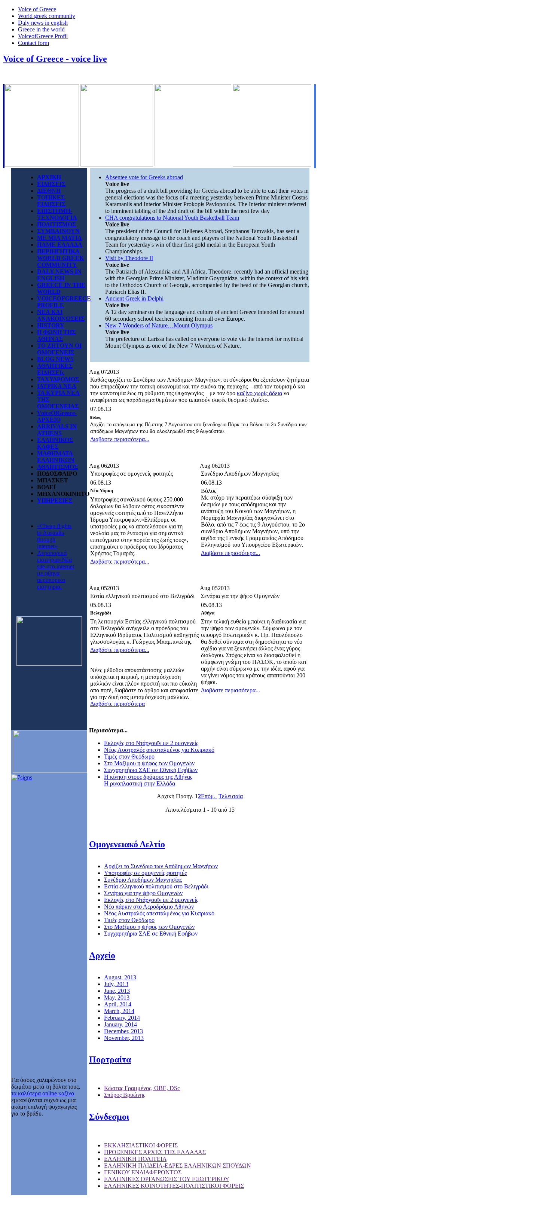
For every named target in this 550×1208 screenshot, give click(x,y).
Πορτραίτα (110, 1059)
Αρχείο (102, 955)
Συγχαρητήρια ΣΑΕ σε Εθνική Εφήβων (151, 770)
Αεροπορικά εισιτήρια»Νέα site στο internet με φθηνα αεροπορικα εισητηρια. (55, 570)
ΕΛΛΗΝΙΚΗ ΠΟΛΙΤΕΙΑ (135, 1159)
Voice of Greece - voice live (55, 59)
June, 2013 (117, 991)
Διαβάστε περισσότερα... (119, 439)
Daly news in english (43, 22)
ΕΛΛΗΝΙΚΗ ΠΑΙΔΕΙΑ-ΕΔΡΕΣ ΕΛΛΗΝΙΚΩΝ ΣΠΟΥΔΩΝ (177, 1165)
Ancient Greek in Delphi (134, 298)
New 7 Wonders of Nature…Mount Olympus (159, 325)
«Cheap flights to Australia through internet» (54, 536)
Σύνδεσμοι (109, 1117)
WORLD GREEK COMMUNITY (60, 261)
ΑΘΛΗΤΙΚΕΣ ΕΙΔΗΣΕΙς (55, 369)
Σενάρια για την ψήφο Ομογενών (143, 893)
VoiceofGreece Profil (43, 36)
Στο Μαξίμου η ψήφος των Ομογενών (149, 763)
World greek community (46, 16)
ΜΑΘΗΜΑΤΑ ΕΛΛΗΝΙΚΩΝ (55, 456)
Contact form (33, 43)
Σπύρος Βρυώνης (124, 1095)
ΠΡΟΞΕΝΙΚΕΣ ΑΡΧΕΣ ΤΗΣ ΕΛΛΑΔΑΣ (155, 1152)
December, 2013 (123, 1031)
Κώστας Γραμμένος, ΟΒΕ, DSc (142, 1088)
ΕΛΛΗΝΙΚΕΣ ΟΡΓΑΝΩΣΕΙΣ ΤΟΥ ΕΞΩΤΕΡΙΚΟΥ (166, 1179)
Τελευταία (231, 796)
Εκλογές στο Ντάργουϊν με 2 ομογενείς (151, 743)
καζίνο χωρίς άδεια (259, 393)
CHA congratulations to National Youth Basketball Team (172, 217)
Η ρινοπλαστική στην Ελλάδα (139, 783)
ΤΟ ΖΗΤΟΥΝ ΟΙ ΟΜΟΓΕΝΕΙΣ (59, 349)
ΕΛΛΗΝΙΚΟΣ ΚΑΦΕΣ (55, 443)
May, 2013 (116, 997)
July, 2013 (116, 984)
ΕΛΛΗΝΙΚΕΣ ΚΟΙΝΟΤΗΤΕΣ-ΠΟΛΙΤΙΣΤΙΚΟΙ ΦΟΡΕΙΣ (174, 1186)
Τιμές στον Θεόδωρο (129, 756)
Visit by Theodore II (129, 258)
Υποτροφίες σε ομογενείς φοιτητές (145, 873)
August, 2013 (120, 977)
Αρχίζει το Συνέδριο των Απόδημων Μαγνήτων (161, 866)
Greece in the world (41, 29)
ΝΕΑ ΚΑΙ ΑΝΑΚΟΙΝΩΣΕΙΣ (61, 315)
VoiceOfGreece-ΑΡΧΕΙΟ (57, 416)
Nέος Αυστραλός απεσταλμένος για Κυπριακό (159, 750)
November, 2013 (124, 1038)
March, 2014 (119, 1011)
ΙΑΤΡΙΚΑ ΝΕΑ (56, 386)
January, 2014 (120, 1024)
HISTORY (50, 325)
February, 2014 (122, 1018)
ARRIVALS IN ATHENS (57, 429)
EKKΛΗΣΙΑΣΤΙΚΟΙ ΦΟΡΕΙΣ (141, 1145)
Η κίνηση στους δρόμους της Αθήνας (148, 777)
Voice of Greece (37, 9)
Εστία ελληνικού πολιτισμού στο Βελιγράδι (156, 886)
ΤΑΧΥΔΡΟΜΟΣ (58, 379)
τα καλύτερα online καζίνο (42, 1093)
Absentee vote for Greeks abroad (144, 177)
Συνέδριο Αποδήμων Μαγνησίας (143, 879)
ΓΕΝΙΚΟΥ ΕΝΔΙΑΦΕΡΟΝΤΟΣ (142, 1172)
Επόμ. (209, 796)
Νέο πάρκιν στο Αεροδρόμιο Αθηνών (149, 906)
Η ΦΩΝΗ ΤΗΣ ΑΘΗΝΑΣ (56, 335)
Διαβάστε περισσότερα (117, 704)
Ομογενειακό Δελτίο (127, 844)
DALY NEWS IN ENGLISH (59, 274)
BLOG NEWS (55, 359)
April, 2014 (117, 1004)
